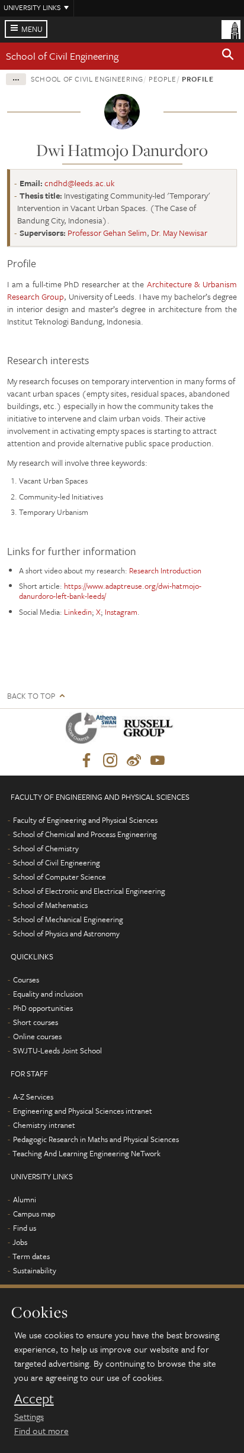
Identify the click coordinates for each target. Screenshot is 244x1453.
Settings (29, 1416)
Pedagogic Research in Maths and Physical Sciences (96, 1139)
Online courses (37, 1036)
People (162, 78)
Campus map (34, 1214)
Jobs (19, 1242)
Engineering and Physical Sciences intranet (82, 1111)
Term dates (31, 1256)
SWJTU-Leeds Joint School (57, 1050)
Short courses (35, 1022)
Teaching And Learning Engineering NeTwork (86, 1153)
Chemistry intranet (44, 1125)
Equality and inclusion (48, 994)
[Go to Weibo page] (134, 761)
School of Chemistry (46, 848)
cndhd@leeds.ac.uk (79, 183)
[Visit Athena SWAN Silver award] (93, 730)
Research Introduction (165, 570)
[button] (228, 56)
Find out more (41, 1430)
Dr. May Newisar (179, 232)
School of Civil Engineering (62, 55)
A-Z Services (33, 1096)
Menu (32, 29)
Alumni (24, 1199)
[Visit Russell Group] (150, 730)
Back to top (31, 696)
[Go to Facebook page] (86, 761)
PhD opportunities (43, 1008)
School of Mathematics (50, 905)
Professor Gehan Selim (107, 232)
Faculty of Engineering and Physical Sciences (85, 820)
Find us (24, 1228)
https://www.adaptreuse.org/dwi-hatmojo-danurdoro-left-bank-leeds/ (110, 591)
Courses (26, 979)
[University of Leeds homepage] (230, 28)
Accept (34, 1399)
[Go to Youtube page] (157, 761)
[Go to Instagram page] (110, 761)
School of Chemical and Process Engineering (85, 834)
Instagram (121, 612)
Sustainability (34, 1270)
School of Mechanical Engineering (68, 919)
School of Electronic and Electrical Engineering (89, 891)
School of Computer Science (59, 877)
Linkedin (78, 612)
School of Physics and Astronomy (66, 933)
